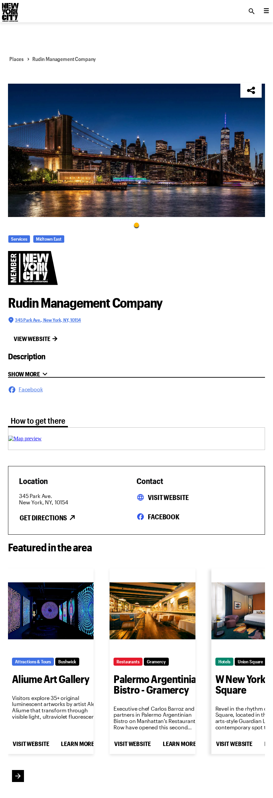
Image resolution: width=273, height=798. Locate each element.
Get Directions (43, 518)
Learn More (77, 743)
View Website (32, 338)
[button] (136, 150)
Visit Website (168, 497)
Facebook (163, 517)
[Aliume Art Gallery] (51, 611)
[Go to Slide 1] (136, 224)
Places (16, 59)
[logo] (9, 9)
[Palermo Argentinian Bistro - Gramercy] (152, 611)
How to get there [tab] (38, 420)
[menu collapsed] (266, 11)
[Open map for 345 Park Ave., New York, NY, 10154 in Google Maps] (25, 438)
